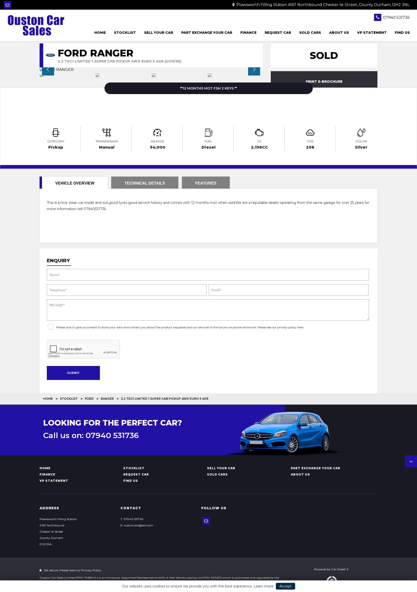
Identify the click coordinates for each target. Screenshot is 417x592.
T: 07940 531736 (131, 519)
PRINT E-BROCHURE (324, 81)
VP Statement (372, 32)
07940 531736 (396, 17)
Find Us (402, 32)
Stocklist (125, 32)
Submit (73, 373)
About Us (339, 32)
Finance (248, 32)
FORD (89, 398)
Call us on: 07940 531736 (91, 435)
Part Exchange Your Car (206, 32)
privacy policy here (290, 327)
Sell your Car (158, 32)
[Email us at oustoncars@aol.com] (7, 5)
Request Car (278, 32)
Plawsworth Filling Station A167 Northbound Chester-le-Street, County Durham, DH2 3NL (323, 4)
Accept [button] (285, 586)
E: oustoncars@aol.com (136, 525)
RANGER (107, 398)
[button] (411, 461)
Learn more (263, 586)
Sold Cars (310, 32)
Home (100, 32)
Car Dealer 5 (339, 569)
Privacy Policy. (91, 570)
